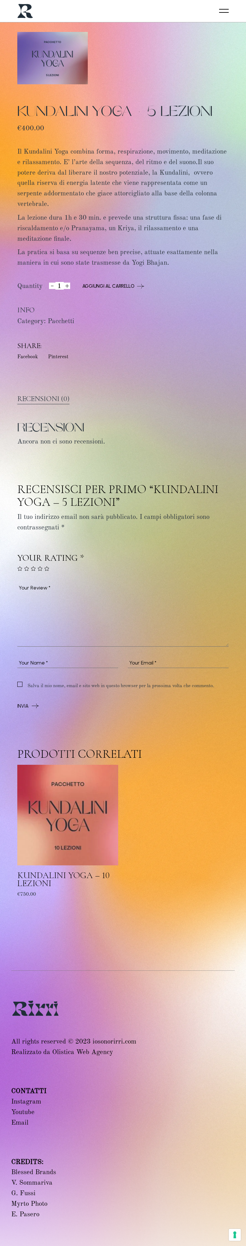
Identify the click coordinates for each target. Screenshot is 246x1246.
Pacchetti (61, 321)
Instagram (26, 1101)
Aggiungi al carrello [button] (43, 898)
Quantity (30, 286)
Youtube (23, 1112)
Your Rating (50, 558)
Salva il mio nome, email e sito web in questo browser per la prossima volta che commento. (121, 685)
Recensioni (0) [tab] (43, 398)
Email (20, 1122)
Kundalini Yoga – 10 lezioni (63, 879)
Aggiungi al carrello (108, 286)
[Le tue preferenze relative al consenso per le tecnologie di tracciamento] (235, 1235)
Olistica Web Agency (82, 1052)
